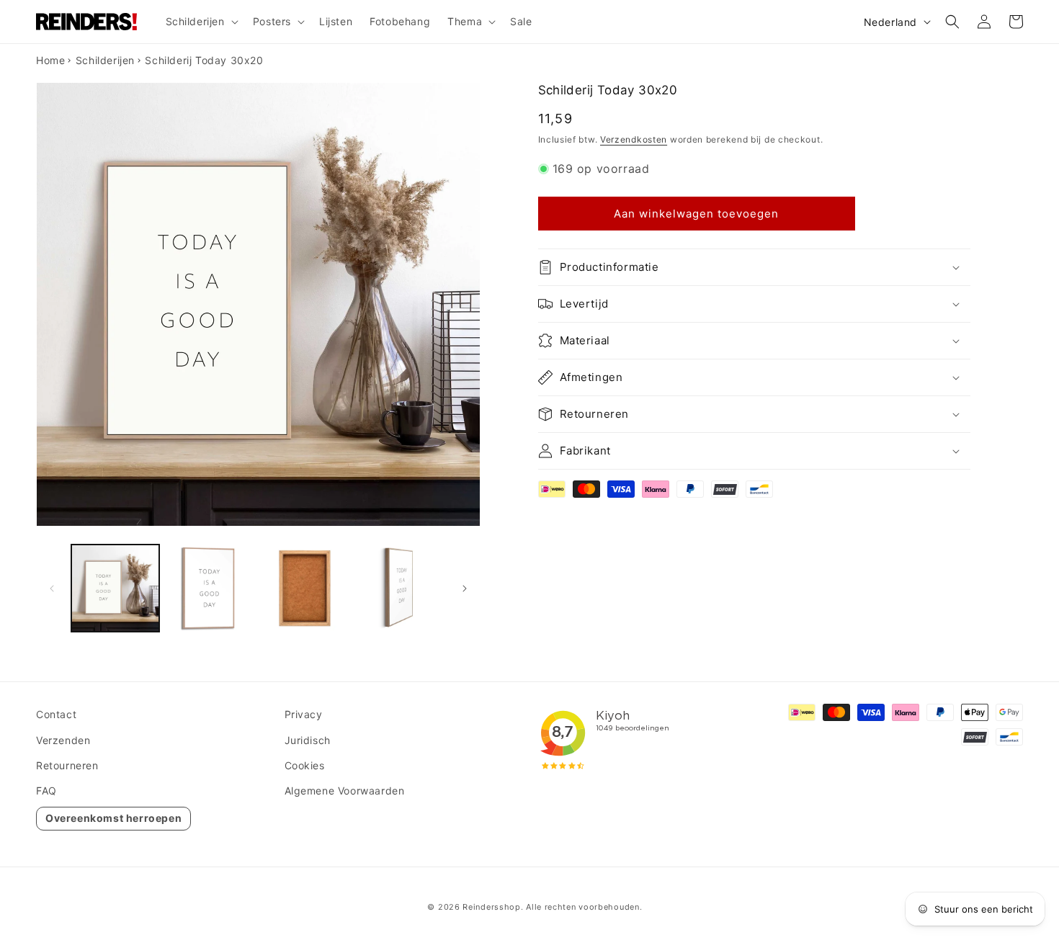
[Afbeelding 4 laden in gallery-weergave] (400, 588)
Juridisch (308, 740)
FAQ (46, 790)
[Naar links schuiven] (52, 588)
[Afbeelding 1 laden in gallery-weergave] (115, 588)
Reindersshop (491, 907)
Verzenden (63, 740)
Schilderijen (105, 60)
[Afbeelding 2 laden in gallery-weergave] (210, 588)
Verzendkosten (633, 139)
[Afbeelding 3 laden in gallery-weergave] (305, 588)
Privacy (304, 714)
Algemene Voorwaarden (345, 790)
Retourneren (67, 765)
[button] (200, 21)
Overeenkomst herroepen (113, 818)
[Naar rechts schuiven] (465, 588)
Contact (56, 714)
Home (50, 60)
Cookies (305, 765)
